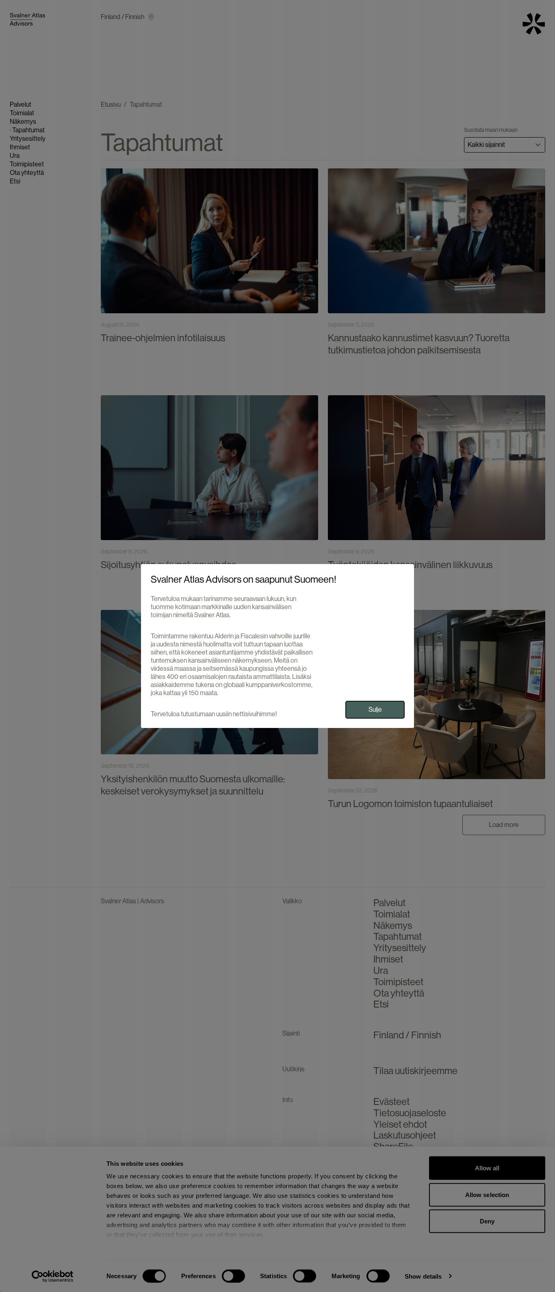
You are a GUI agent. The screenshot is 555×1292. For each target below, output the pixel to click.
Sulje (375, 709)
